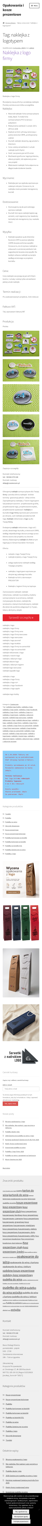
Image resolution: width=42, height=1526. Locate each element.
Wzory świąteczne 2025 (13, 1159)
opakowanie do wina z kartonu (24, 1262)
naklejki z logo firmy (14, 723)
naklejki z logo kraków (28, 728)
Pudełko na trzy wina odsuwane (30, 1303)
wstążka (15, 1309)
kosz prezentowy (12, 1207)
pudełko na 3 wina (7, 1300)
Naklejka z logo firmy (17, 55)
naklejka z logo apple (10, 710)
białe (14, 1191)
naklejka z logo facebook (28, 710)
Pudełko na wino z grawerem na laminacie (20, 1155)
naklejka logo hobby (13, 707)
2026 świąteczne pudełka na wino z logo (19, 1136)
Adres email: (7, 1085)
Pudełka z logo (10, 854)
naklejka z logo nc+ (26, 712)
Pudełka (8, 818)
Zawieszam (14, 704)
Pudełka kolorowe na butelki (15, 842)
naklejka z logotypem (10, 715)
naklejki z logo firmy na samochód (19, 725)
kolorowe (31, 1195)
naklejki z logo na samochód (13, 731)
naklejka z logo (27, 707)
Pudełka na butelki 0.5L (13, 846)
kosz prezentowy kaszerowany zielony (20, 1229)
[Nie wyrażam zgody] (39, 1509)
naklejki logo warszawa (17, 718)
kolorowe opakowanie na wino (15, 1199)
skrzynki (22, 1306)
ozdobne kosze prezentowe (18, 1270)
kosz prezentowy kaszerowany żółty (19, 1235)
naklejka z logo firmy (10, 712)
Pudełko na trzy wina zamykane (11, 1306)
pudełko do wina (14, 1287)
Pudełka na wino (11, 822)
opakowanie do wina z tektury (17, 1266)
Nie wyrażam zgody (21, 1517)
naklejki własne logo (23, 720)
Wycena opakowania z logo (15, 1122)
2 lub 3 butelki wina (8, 1191)
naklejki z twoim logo (19, 736)
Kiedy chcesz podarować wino (16, 1144)
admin (31, 48)
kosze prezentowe (26, 1202)
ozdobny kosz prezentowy (18, 1275)
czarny (19, 1190)
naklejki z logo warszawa (18, 733)
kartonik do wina (18, 1195)
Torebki (8, 814)
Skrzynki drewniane (12, 826)
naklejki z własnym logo (24, 739)
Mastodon (6, 1168)
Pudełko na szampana (14, 1303)
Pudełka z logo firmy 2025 (14, 1151)
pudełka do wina (12, 1279)
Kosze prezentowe (11, 830)
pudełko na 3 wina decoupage (20, 1300)
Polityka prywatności (21, 1521)
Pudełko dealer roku (12, 1132)
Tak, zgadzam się (21, 1512)
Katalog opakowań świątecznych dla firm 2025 (22, 1140)
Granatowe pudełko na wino (15, 1147)
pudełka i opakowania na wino (30, 1280)
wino (9, 1310)
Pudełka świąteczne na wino (15, 850)
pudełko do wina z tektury (24, 1296)
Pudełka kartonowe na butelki (16, 838)
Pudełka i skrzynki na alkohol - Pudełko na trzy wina (16, 1283)
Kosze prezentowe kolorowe (15, 834)
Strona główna (10, 23)
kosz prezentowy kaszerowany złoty (19, 1232)
